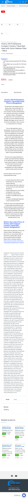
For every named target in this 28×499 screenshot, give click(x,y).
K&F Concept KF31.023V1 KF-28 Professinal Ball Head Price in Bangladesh (14, 306)
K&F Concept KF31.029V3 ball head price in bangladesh (13, 316)
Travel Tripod (10, 359)
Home (2, 5)
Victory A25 (13, 375)
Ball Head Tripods (18, 426)
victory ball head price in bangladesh (12, 390)
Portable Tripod (11, 358)
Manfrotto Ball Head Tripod (10, 347)
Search (20, 2)
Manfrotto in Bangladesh (16, 349)
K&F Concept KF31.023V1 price (17, 308)
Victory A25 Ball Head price (13, 377)
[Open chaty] (24, 495)
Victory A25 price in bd (16, 382)
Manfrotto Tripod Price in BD (16, 354)
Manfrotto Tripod (15, 351)
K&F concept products (12, 340)
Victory (2, 84)
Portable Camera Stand (9, 356)
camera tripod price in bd (15, 277)
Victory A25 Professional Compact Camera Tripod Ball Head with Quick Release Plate (13, 387)
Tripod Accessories (5, 42)
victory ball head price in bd (10, 392)
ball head (11, 259)
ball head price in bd (14, 261)
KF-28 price (17, 344)
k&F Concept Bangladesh (15, 282)
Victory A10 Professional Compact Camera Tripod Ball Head (13, 370)
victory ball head (17, 389)
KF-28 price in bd (17, 346)
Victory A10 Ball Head (14, 365)
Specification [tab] (17, 92)
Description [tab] (4, 92)
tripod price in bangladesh (10, 363)
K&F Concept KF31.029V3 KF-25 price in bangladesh (13, 332)
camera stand (18, 268)
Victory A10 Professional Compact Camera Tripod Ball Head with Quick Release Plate (13, 373)
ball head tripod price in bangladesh (15, 263)
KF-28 (12, 344)
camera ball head (11, 268)
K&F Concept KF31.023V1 (15, 292)
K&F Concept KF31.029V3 (12, 313)
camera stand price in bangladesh (11, 270)
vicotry (7, 365)
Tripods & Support (11, 5)
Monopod (4, 426)
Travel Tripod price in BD (15, 361)
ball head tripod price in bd (10, 265)
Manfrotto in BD (7, 351)
